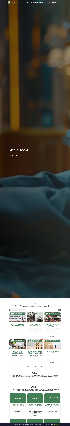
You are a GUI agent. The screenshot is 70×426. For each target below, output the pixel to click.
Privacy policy (47, 424)
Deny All (52, 424)
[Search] (59, 310)
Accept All (56, 424)
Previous (28, 366)
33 (32, 366)
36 (36, 366)
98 (40, 366)
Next (42, 366)
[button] (29, 2)
